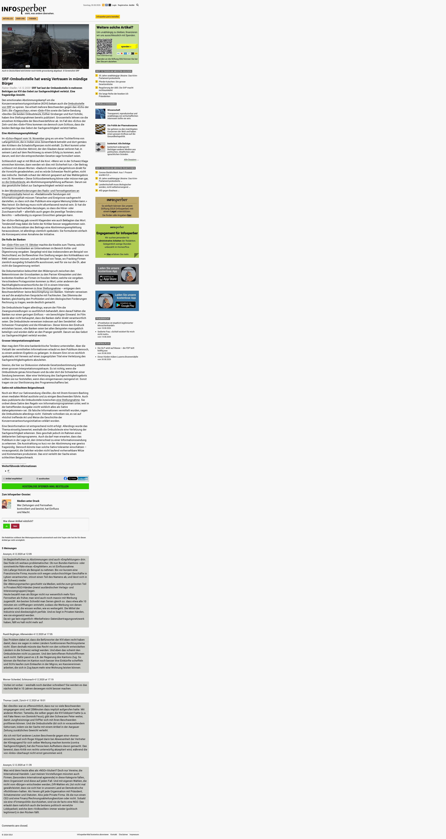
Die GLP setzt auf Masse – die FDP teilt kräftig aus (116, 349)
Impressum (134, 834)
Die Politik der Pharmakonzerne (122, 125)
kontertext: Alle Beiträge (118, 143)
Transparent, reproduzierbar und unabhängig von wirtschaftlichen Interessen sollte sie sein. (122, 116)
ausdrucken (44, 478)
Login (114, 5)
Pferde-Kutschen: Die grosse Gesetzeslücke (112, 83)
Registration (123, 5)
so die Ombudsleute (13, 182)
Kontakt (113, 834)
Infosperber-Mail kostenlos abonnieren (93, 834)
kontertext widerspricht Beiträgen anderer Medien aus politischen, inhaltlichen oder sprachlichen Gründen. (121, 151)
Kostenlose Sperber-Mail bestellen (45, 486)
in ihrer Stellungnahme (47, 288)
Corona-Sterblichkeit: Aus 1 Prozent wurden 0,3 (115, 173)
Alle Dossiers (130, 159)
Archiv (131, 5)
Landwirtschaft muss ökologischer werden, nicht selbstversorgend (115, 185)
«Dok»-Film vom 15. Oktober (22, 244)
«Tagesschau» (21, 110)
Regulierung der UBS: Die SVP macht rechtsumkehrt (116, 89)
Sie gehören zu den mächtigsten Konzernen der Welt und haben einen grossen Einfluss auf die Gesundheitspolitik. (122, 133)
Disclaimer (123, 834)
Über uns (20, 18)
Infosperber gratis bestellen (107, 16)
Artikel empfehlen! (14, 478)
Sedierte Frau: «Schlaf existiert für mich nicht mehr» (116, 333)
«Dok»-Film (44, 110)
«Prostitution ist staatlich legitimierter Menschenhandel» (115, 324)
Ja (6, 526)
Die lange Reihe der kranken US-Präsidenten (114, 95)
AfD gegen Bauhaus (108, 190)
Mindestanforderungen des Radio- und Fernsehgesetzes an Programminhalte (40, 192)
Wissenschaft (113, 110)
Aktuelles (8, 18)
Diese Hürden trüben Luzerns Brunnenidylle (118, 356)
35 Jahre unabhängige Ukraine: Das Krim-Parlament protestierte (118, 76)
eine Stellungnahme (68, 400)
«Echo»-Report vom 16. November (25, 138)
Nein (15, 526)
